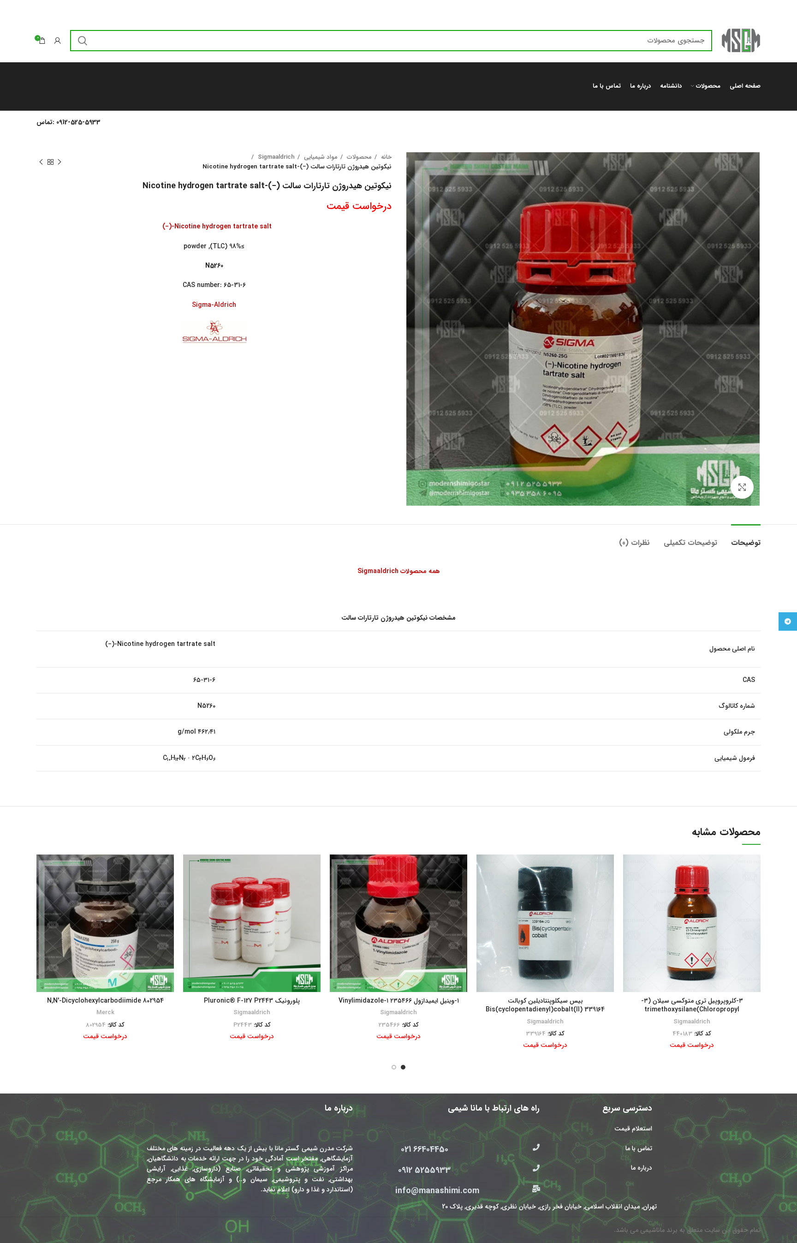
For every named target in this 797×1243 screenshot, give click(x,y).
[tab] (746, 538)
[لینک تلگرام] (788, 621)
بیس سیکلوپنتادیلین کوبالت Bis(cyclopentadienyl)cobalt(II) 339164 (545, 1005)
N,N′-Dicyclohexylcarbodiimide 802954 (105, 1001)
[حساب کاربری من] (57, 40)
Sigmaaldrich (275, 157)
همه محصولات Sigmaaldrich (398, 571)
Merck (105, 1012)
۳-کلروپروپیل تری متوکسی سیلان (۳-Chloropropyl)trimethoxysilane (692, 1005)
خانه (385, 157)
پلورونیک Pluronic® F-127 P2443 (252, 1001)
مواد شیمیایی (320, 157)
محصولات (358, 157)
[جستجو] (82, 40)
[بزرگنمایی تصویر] (742, 487)
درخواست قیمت (359, 206)
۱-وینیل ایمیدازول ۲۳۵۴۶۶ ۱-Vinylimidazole (399, 1001)
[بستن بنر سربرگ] (11, 9)
